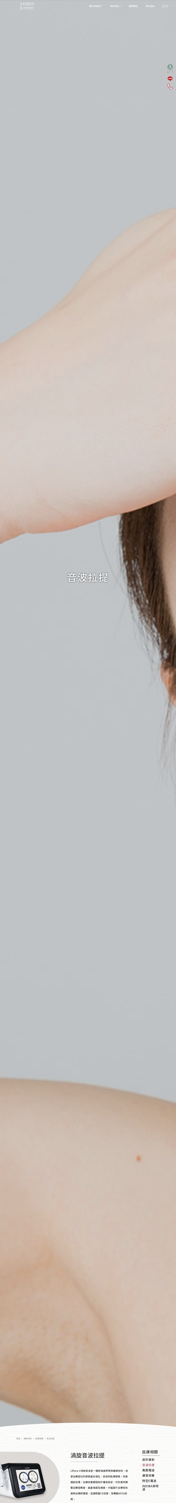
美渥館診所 (27, 6)
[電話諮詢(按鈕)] (169, 87)
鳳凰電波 (148, 1470)
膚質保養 (148, 1475)
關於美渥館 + (95, 6)
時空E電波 (149, 1480)
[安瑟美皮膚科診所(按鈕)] (168, 68)
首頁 (18, 1438)
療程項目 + (115, 6)
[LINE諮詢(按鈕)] (169, 79)
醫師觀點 (133, 6)
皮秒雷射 (148, 1459)
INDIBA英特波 (150, 1487)
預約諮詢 (149, 6)
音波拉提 (148, 1465)
